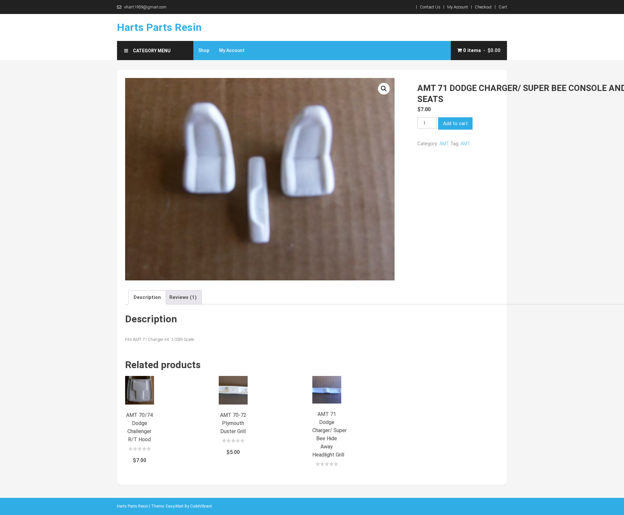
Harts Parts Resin (159, 27)
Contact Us (430, 7)
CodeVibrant (201, 506)
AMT (444, 144)
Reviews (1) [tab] (183, 297)
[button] (384, 89)
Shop (203, 50)
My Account (457, 7)
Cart (503, 7)
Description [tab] (147, 297)
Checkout (483, 7)
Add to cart (455, 123)
